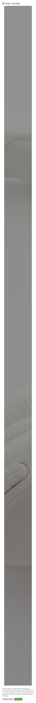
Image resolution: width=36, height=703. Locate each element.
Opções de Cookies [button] (7, 699)
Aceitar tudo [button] (18, 699)
